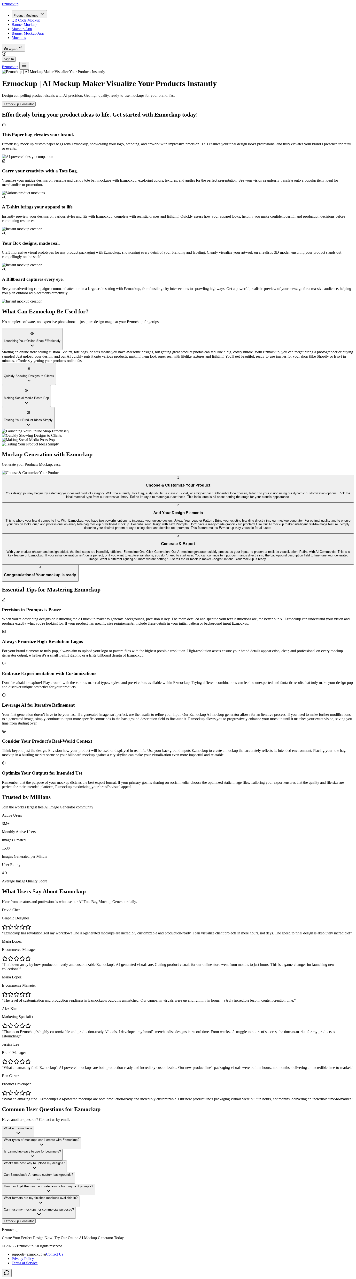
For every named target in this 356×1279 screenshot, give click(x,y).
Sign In (9, 59)
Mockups (19, 38)
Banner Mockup (24, 24)
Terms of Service (25, 1263)
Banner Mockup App (28, 33)
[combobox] (13, 48)
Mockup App (22, 29)
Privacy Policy (23, 1259)
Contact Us (54, 1254)
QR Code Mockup (26, 20)
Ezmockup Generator (19, 104)
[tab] (178, 489)
